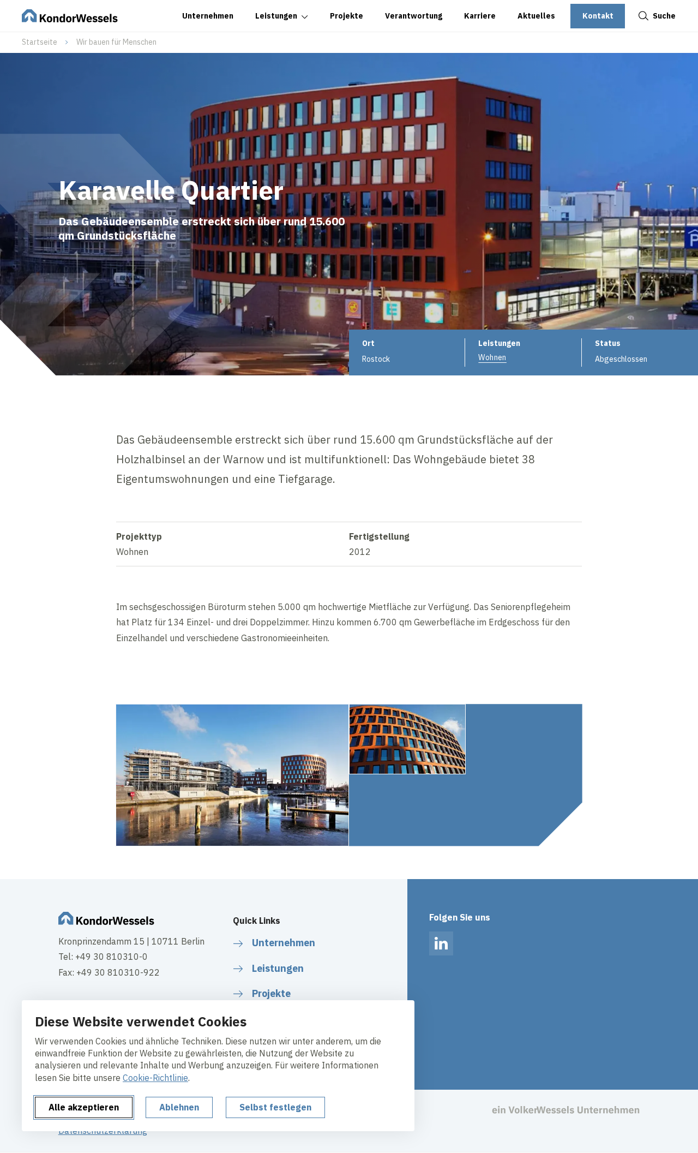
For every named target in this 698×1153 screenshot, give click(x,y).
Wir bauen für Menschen (116, 42)
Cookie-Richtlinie (155, 1077)
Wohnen (492, 357)
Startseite (39, 42)
